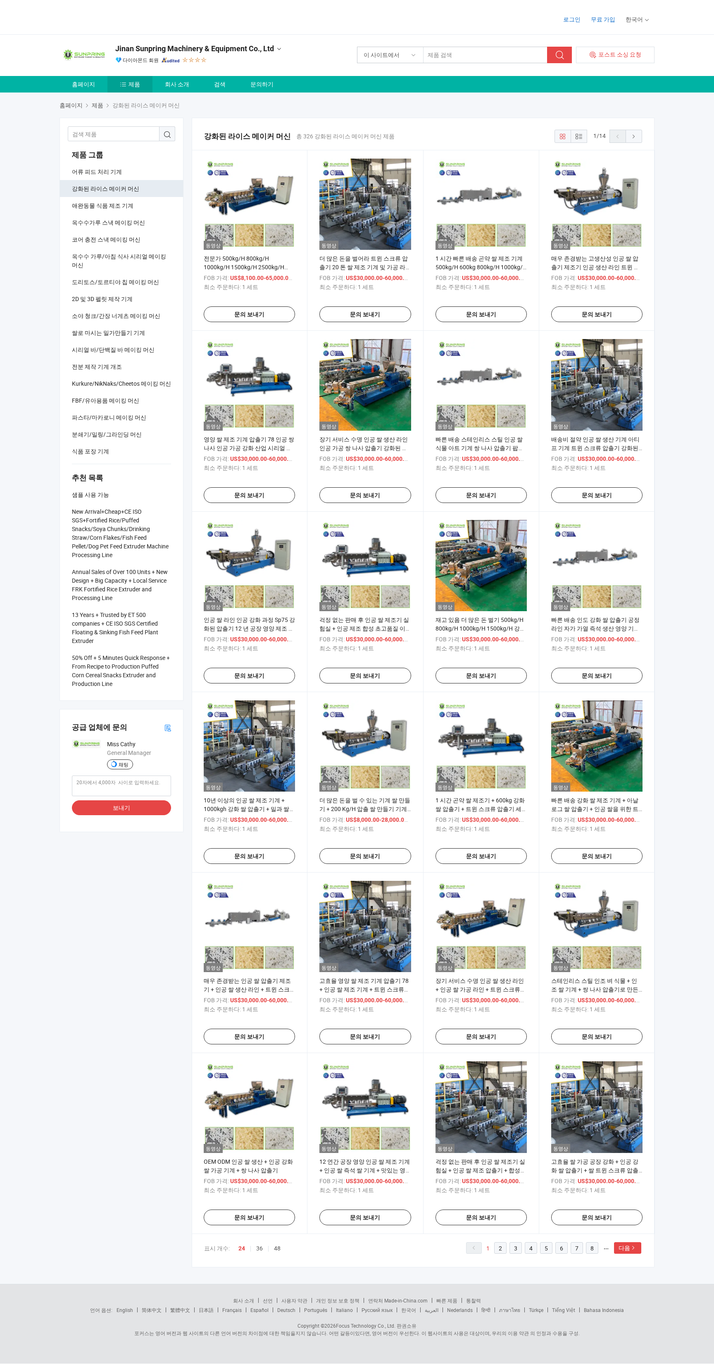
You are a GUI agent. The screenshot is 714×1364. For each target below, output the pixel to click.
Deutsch (286, 1310)
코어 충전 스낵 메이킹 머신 (106, 239)
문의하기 (262, 84)
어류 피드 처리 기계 (97, 172)
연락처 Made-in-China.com (398, 1300)
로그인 (572, 19)
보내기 (121, 807)
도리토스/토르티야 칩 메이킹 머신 (115, 282)
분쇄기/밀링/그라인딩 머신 (107, 434)
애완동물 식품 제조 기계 (102, 205)
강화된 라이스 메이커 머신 (105, 188)
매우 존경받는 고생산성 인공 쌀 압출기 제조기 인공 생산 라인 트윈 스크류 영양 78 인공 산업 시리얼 (595, 267)
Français (232, 1310)
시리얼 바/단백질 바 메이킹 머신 (113, 349)
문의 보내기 (249, 314)
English (125, 1310)
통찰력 (473, 1300)
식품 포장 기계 (90, 451)
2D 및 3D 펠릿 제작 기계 (102, 299)
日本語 (206, 1310)
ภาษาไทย (509, 1310)
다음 (624, 1248)
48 (277, 1248)
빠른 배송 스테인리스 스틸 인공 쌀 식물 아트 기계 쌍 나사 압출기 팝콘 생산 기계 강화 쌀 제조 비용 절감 (480, 447)
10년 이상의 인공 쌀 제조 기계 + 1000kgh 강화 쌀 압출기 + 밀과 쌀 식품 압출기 (246, 808)
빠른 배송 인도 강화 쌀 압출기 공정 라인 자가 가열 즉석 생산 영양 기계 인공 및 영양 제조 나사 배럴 (595, 628)
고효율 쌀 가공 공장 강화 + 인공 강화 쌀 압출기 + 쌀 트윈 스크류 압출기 (594, 1170)
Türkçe (536, 1310)
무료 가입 (603, 19)
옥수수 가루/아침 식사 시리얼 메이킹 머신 (119, 260)
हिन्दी (485, 1310)
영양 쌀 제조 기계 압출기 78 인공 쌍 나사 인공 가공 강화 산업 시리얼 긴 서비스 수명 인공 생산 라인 (249, 447)
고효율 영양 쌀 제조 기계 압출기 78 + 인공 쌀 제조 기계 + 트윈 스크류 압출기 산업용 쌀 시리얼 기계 (364, 989)
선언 (268, 1300)
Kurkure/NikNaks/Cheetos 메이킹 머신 (121, 383)
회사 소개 (177, 84)
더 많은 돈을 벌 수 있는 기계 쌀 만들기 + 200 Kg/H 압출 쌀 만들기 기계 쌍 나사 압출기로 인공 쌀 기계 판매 (364, 808)
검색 (220, 84)
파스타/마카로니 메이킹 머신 (109, 417)
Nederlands (460, 1310)
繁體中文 (180, 1310)
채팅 (124, 764)
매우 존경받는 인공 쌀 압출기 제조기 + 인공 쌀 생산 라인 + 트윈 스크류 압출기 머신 (247, 989)
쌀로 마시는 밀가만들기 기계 (108, 333)
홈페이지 (83, 84)
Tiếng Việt (563, 1310)
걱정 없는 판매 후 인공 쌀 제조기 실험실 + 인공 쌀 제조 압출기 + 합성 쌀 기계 (480, 1170)
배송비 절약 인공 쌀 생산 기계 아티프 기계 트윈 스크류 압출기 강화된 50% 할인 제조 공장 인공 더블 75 (595, 447)
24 (241, 1248)
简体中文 (152, 1310)
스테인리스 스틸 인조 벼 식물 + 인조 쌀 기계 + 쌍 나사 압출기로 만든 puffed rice (594, 989)
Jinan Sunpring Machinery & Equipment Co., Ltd (194, 48)
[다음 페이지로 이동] (634, 136)
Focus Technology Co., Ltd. (365, 1325)
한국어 (408, 1310)
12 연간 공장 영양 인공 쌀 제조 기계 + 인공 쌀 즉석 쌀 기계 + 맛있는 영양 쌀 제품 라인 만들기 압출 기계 (364, 1170)
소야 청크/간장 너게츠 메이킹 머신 (116, 316)
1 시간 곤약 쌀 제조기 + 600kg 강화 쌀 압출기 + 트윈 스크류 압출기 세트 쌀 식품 (480, 808)
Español (259, 1310)
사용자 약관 (294, 1300)
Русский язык (377, 1310)
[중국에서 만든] (113, 16)
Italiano (344, 1310)
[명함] (167, 727)
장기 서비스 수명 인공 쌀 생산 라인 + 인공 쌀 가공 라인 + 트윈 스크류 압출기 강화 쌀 (480, 989)
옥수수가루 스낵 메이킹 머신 (108, 222)
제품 (134, 84)
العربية (431, 1310)
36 (259, 1248)
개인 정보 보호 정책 (337, 1300)
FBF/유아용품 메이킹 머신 (105, 400)
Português (315, 1310)
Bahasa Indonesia (604, 1310)
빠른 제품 (446, 1300)
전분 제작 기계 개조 (97, 366)
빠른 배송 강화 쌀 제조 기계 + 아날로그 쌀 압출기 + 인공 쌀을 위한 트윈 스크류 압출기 (594, 808)
